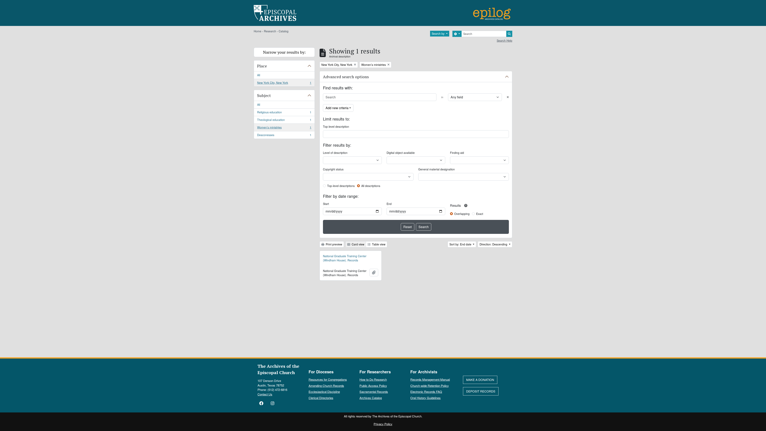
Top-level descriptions (341, 186)
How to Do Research (373, 379)
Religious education (284, 113)
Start (326, 204)
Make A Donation (480, 380)
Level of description (335, 153)
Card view (357, 244)
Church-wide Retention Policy (429, 386)
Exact (479, 214)
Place (262, 66)
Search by (438, 34)
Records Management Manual (430, 379)
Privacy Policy (383, 424)
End (389, 204)
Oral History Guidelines (425, 398)
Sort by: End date (460, 244)
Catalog (283, 31)
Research (270, 31)
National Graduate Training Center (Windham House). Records (344, 258)
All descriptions (370, 186)
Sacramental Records (373, 391)
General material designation (436, 169)
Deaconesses (284, 136)
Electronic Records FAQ (426, 391)
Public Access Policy (373, 386)
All (258, 75)
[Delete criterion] (508, 97)
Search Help (504, 41)
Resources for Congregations (328, 379)
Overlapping (462, 214)
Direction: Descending (494, 244)
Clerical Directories (321, 398)
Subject (264, 95)
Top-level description (336, 127)
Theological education (284, 121)
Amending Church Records (326, 386)
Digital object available (401, 153)
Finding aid (457, 153)
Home (257, 31)
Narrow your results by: (284, 52)
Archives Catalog (370, 398)
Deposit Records (480, 391)
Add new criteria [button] (337, 108)
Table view (378, 244)
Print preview (333, 244)
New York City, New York (284, 83)
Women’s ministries (284, 128)
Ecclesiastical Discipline (324, 391)
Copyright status (333, 169)
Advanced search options (346, 76)
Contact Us (265, 394)
